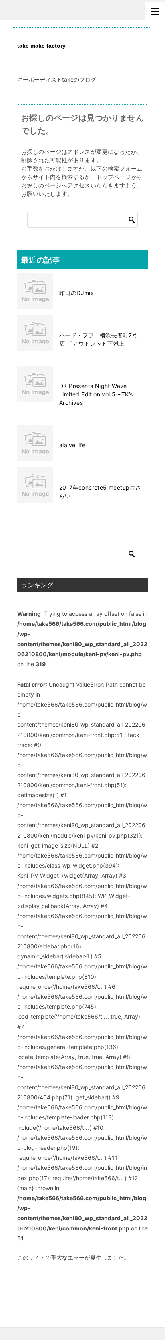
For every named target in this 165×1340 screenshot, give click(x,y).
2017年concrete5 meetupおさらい (100, 491)
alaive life (72, 445)
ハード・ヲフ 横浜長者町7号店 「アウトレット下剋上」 (98, 339)
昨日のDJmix (76, 292)
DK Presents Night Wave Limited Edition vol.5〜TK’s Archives (96, 394)
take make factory (41, 45)
